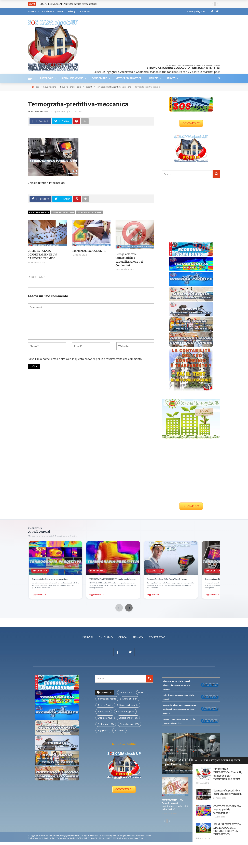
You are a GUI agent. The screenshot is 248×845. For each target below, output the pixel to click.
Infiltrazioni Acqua (107, 698)
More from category (89, 212)
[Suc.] (169, 821)
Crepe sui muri (105, 717)
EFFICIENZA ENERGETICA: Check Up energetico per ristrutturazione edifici (227, 774)
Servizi (171, 78)
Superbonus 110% (128, 717)
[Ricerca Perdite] (191, 279)
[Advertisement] (151, 40)
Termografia (125, 692)
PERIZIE (153, 78)
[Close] (196, 760)
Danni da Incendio (128, 705)
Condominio (99, 78)
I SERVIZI (32, 11)
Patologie (46, 78)
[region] (124, 570)
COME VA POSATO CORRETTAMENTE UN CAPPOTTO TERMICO (42, 254)
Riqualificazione (72, 78)
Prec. (33, 277)
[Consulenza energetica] (191, 419)
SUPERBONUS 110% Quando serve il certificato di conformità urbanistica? (175, 805)
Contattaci (85, 11)
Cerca (60, 11)
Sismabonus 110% (129, 724)
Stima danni (104, 711)
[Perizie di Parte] (191, 309)
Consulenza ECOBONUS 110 (89, 250)
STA (114, 835)
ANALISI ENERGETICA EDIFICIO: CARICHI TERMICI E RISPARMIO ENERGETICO (227, 829)
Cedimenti (170, 746)
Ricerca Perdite (105, 705)
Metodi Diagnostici (128, 78)
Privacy (71, 11)
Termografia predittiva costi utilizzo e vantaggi (227, 792)
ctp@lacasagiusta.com (132, 838)
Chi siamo (47, 11)
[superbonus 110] (191, 104)
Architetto (119, 730)
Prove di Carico (196, 750)
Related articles (39, 212)
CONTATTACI (191, 123)
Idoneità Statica (184, 746)
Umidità (142, 692)
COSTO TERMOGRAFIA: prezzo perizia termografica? (227, 809)
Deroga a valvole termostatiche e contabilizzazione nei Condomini (129, 259)
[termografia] (191, 263)
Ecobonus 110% (106, 724)
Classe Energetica (125, 711)
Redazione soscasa (38, 111)
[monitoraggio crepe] (191, 294)
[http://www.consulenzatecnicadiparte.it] (99, 835)
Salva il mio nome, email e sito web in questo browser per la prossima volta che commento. (85, 359)
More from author (63, 212)
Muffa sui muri (129, 698)
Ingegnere (103, 730)
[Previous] (164, 821)
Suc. (41, 277)
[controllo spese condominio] (191, 369)
